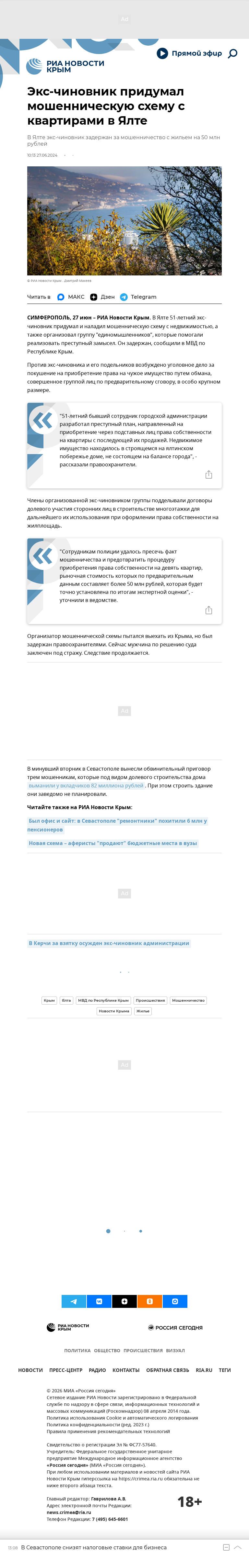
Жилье (142, 1011)
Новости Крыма (114, 1011)
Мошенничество (188, 1000)
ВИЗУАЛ (175, 1351)
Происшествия (150, 1000)
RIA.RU (204, 1371)
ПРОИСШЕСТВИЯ (143, 1351)
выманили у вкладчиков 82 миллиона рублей (86, 786)
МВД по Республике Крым (103, 1000)
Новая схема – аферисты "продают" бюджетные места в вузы (113, 844)
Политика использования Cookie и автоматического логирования (122, 1418)
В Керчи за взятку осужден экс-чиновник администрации (109, 944)
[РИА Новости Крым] (65, 66)
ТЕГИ (225, 1371)
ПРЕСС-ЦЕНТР (65, 1371)
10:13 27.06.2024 (42, 155)
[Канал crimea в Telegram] (74, 1301)
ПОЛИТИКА (77, 1351)
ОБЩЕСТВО (107, 1351)
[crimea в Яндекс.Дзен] (124, 1301)
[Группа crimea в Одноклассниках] (149, 1301)
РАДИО (97, 1371)
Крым (49, 1000)
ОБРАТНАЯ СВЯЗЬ (167, 1371)
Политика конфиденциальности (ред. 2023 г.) (98, 1425)
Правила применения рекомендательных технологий (108, 1432)
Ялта (66, 1000)
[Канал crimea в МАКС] (175, 1301)
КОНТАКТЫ (126, 1371)
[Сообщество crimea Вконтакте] (99, 1301)
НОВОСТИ (30, 1371)
